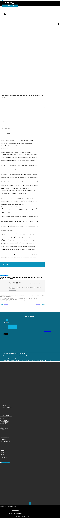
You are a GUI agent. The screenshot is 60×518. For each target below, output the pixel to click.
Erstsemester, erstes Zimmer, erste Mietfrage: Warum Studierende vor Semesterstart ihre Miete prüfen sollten (6, 416)
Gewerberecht (3, 445)
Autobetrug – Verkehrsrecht (5, 437)
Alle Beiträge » (12, 290)
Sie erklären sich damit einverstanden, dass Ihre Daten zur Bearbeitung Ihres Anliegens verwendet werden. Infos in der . (28, 331)
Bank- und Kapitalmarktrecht (5, 441)
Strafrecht (2, 452)
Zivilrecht (2, 454)
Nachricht (6, 328)
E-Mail (5, 322)
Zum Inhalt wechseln (3, 0)
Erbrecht (2, 443)
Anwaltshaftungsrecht (4, 439)
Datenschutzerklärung (47, 331)
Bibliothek (9, 133)
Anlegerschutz (4, 133)
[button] (5, 14)
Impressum (10, 513)
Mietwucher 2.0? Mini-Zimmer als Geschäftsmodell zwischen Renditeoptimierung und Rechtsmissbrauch (6, 422)
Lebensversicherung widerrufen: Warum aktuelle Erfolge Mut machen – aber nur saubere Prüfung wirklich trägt (5, 427)
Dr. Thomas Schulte (9, 506)
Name (5, 319)
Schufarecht (2, 450)
